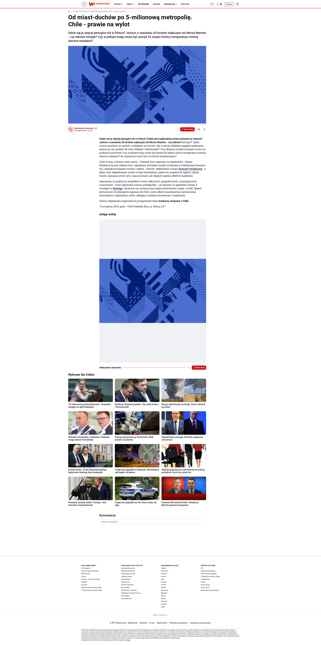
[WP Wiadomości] (101, 4)
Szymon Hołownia (127, 585)
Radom (163, 598)
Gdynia (163, 596)
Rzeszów (164, 604)
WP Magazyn (85, 568)
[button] (219, 4)
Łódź (162, 579)
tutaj (128, 640)
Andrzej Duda (125, 579)
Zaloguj (229, 4)
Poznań (163, 585)
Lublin (163, 607)
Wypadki (84, 582)
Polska (117, 4)
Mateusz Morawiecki (128, 571)
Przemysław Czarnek (128, 574)
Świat (129, 4)
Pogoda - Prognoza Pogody (90, 579)
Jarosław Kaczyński (128, 568)
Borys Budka (125, 587)
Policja (83, 576)
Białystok (164, 593)
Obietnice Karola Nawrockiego (91, 587)
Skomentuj (188, 129)
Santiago (118, 188)
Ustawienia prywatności (200, 623)
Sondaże (84, 585)
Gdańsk (163, 587)
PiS (202, 568)
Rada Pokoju (85, 574)
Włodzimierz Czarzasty (129, 590)
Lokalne (163, 568)
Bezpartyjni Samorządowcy (210, 590)
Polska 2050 (205, 587)
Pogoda (156, 4)
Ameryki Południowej (190, 168)
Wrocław (164, 574)
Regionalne (169, 4)
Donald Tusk (125, 582)
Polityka (185, 4)
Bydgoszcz (164, 590)
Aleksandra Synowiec (84, 128)
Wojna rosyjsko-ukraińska (90, 571)
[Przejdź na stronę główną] (84, 6)
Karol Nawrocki (126, 598)
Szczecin (164, 582)
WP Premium (143, 4)
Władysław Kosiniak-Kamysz (131, 593)
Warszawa (164, 571)
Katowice (164, 601)
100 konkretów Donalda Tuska (91, 590)
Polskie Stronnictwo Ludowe (210, 576)
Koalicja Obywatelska (208, 571)
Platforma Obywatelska (209, 574)
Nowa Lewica (205, 585)
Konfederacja (205, 579)
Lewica (203, 582)
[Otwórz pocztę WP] (212, 4)
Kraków (163, 576)
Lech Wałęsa (125, 596)
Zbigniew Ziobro (126, 576)
